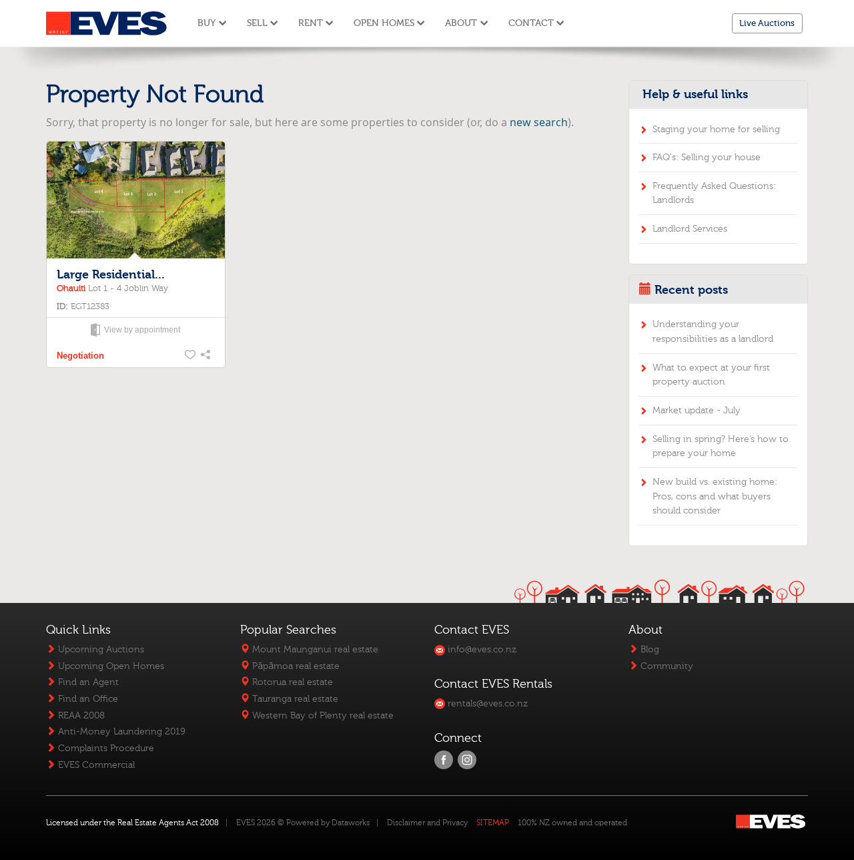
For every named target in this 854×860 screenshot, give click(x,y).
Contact (531, 23)
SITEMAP (492, 822)
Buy (206, 23)
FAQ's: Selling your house (707, 157)
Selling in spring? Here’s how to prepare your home (721, 446)
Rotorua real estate (291, 682)
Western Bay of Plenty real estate (322, 715)
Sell (257, 23)
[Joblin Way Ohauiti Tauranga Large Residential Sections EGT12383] (135, 201)
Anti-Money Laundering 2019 (120, 731)
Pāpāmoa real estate (295, 666)
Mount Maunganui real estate (314, 649)
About (461, 23)
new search (539, 122)
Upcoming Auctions (99, 649)
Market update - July (697, 410)
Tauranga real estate (294, 698)
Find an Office (86, 698)
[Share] (207, 356)
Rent (310, 23)
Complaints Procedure (104, 748)
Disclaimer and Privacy (427, 822)
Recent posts (691, 290)
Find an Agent (87, 682)
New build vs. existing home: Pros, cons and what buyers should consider (715, 496)
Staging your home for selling (716, 129)
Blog (648, 649)
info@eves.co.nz (480, 649)
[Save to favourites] (191, 356)
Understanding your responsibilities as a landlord (713, 331)
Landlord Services (690, 228)
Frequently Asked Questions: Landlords (714, 193)
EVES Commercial (95, 765)
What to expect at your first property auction (711, 375)
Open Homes (384, 23)
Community (665, 666)
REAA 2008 (80, 715)
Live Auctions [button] (767, 23)
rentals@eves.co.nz (486, 703)
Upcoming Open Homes (109, 666)
